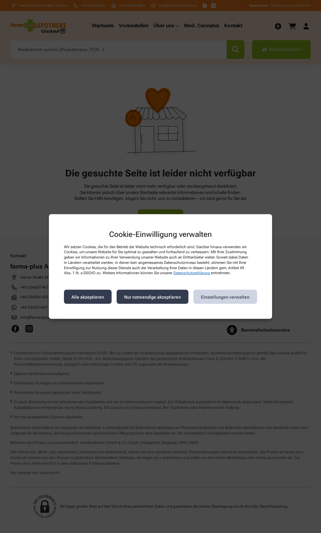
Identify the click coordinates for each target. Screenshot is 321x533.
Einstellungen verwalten (225, 296)
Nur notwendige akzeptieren (152, 296)
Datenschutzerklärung (191, 273)
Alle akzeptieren (87, 296)
